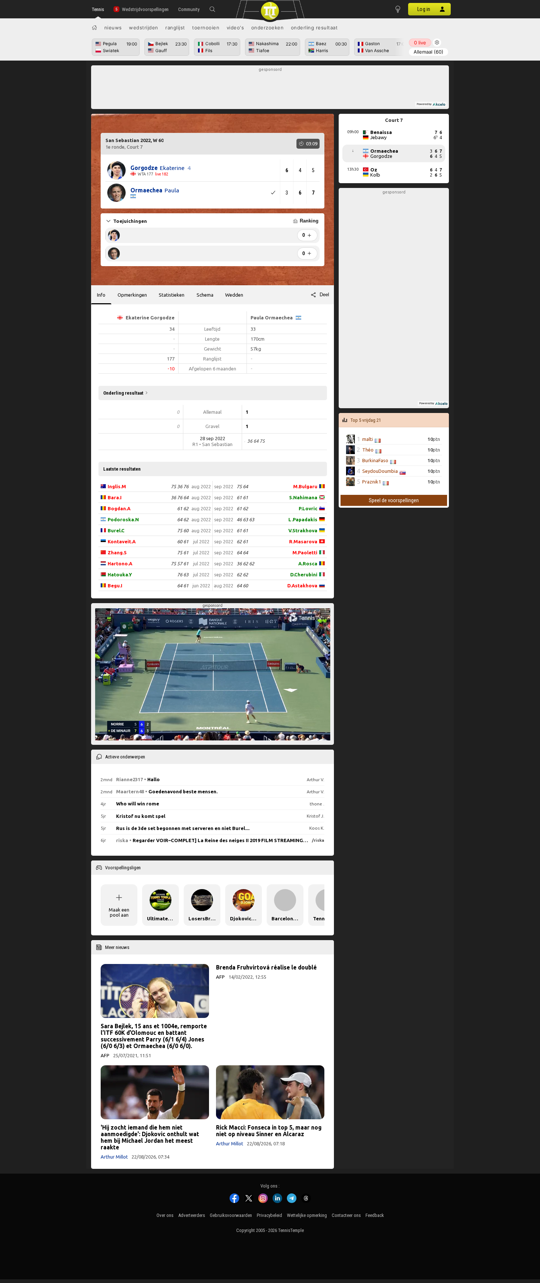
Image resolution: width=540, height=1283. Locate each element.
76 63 (182, 574)
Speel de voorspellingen (394, 500)
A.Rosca (307, 563)
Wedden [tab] (234, 294)
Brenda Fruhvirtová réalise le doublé (266, 967)
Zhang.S (117, 552)
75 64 (242, 486)
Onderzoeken (267, 27)
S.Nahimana (303, 497)
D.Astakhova (302, 585)
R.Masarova (303, 541)
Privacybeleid (269, 1215)
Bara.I (115, 497)
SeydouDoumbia (380, 471)
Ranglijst (175, 27)
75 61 (182, 552)
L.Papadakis (302, 519)
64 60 (242, 585)
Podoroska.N (123, 519)
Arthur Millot (114, 1156)
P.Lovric (308, 508)
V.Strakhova (302, 530)
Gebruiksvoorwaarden (231, 1215)
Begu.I (115, 585)
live (420, 43)
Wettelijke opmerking (307, 1215)
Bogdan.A (119, 508)
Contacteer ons (346, 1215)
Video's (235, 27)
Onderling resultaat (314, 27)
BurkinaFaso (375, 460)
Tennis (98, 9)
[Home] (94, 27)
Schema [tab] (205, 294)
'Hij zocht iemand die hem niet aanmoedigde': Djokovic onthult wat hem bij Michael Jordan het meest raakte (150, 1137)
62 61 (242, 541)
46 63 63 (245, 519)
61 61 (242, 497)
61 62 (182, 508)
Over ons (164, 1215)
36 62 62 (245, 563)
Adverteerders (191, 1215)
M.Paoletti (304, 552)
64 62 (182, 519)
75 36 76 (179, 486)
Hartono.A (120, 563)
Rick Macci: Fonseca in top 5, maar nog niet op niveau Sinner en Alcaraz (268, 1130)
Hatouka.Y (120, 574)
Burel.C (116, 530)
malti (367, 439)
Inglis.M (117, 486)
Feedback (375, 1215)
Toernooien (205, 27)
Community (188, 9)
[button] (212, 9)
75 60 (182, 530)
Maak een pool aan (119, 912)
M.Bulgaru (305, 486)
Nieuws (113, 27)
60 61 (182, 541)
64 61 (182, 585)
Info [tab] (101, 294)
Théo (368, 449)
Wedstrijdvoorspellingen (145, 9)
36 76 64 (179, 497)
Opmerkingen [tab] (132, 294)
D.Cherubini (303, 574)
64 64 (242, 552)
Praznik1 (371, 481)
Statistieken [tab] (171, 294)
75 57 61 (179, 563)
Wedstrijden (143, 27)
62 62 (242, 574)
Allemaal (428, 52)
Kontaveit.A (122, 541)
